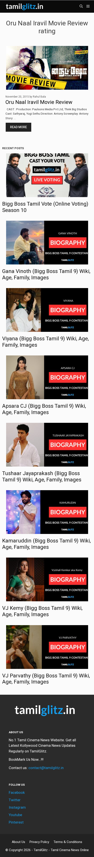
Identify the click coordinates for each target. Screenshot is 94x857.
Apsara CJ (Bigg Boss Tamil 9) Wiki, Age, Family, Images (44, 409)
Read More (18, 127)
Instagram (17, 807)
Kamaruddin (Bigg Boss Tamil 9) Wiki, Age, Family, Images (46, 544)
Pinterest (16, 822)
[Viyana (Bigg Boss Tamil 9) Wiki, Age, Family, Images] (47, 329)
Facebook (17, 792)
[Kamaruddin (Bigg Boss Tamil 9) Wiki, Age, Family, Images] (47, 531)
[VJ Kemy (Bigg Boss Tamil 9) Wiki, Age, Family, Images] (47, 598)
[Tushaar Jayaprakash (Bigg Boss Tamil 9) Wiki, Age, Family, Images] (47, 464)
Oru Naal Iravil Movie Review (38, 102)
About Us (18, 842)
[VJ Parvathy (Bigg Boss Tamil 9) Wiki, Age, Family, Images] (47, 666)
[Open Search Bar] (81, 6)
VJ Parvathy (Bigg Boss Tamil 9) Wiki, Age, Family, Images (46, 679)
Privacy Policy (39, 842)
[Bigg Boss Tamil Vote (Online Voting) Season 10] (47, 194)
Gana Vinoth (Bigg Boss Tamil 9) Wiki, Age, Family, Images (46, 274)
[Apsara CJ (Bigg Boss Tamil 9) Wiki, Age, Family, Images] (47, 396)
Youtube (15, 815)
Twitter (15, 800)
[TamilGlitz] (25, 6)
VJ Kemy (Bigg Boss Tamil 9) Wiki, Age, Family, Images (42, 611)
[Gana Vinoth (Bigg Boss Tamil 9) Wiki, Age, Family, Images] (47, 261)
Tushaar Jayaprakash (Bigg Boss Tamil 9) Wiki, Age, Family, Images (41, 476)
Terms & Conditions (68, 842)
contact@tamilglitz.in (46, 768)
